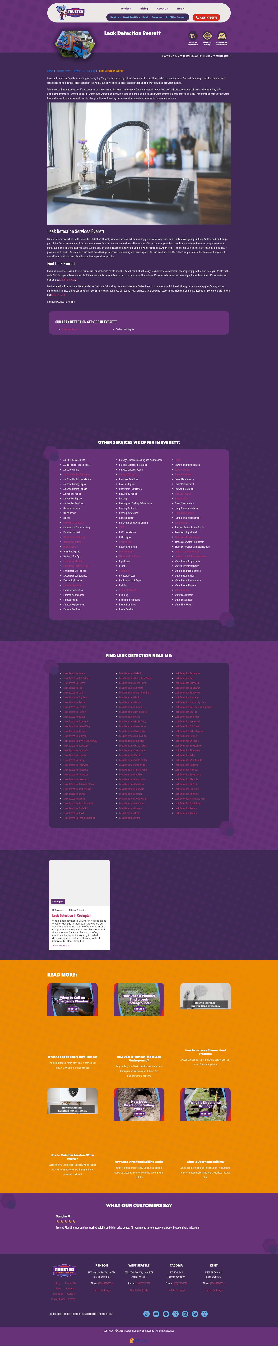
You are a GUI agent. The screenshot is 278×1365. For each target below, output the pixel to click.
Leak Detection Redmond (75, 721)
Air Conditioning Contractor (76, 474)
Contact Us (70, 1283)
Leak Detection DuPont (186, 784)
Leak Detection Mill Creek (187, 726)
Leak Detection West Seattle (188, 760)
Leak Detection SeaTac (186, 711)
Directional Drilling (72, 541)
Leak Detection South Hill (187, 789)
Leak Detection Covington (187, 673)
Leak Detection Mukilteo (186, 769)
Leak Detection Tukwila (74, 711)
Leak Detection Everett (74, 683)
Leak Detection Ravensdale (132, 731)
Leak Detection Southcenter (132, 750)
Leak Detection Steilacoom (188, 692)
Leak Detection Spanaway (187, 687)
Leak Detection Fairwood (187, 683)
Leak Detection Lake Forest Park (135, 692)
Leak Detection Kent (73, 692)
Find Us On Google (102, 1290)
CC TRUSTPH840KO (189, 56)
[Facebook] (166, 1314)
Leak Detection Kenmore (131, 687)
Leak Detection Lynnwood (75, 774)
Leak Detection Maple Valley (132, 721)
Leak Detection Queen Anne (132, 726)
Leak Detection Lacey (73, 760)
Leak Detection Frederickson (133, 798)
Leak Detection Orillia (129, 716)
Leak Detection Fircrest (130, 793)
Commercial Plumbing (74, 537)
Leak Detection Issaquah (187, 697)
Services (126, 8)
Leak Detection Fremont (75, 755)
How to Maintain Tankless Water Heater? (72, 1156)
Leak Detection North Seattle (133, 711)
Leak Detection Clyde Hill (75, 808)
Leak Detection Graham (130, 808)
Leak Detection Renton (74, 716)
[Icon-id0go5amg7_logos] (146, 1314)
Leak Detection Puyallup (75, 697)
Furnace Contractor (72, 585)
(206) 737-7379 (105, 1283)
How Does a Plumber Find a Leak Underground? (139, 1058)
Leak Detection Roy (184, 678)
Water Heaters (182, 590)
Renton (114, 17)
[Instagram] (195, 1314)
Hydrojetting (125, 541)
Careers (71, 1299)
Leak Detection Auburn (74, 673)
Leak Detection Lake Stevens (189, 731)
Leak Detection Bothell (74, 793)
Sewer (178, 460)
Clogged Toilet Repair (73, 522)
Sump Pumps (181, 522)
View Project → (61, 945)
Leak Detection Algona (74, 798)
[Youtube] (156, 1314)
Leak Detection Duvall (73, 813)
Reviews (71, 1293)
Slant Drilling (181, 498)
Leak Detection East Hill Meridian (79, 817)
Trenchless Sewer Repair (187, 537)
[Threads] (204, 1314)
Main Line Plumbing (129, 556)
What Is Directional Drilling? (205, 1162)
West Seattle (130, 17)
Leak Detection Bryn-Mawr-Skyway (80, 740)
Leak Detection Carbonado (132, 779)
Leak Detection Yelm (185, 755)
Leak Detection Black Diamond (78, 803)
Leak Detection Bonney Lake (77, 789)
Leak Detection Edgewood (75, 764)
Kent (145, 17)
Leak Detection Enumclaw (131, 740)
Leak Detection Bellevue (75, 731)
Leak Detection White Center (133, 760)
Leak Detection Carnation (131, 784)
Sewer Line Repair (183, 474)
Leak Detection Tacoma (74, 707)
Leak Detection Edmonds (187, 716)
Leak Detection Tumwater (187, 750)
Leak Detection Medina (130, 697)
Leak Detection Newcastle (75, 745)
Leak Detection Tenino (186, 808)
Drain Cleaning (70, 546)
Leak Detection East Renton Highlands (193, 707)
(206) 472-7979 (68, 279)
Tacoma (157, 17)
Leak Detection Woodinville (132, 764)
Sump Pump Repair (184, 513)
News (58, 1288)
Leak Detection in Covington (71, 915)
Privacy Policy (58, 1299)
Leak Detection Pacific (130, 755)
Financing (58, 1293)
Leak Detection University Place (78, 784)
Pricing (144, 8)
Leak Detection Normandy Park (190, 798)
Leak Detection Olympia (186, 779)
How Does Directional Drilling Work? (139, 1162)
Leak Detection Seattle (74, 702)
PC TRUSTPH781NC (222, 56)
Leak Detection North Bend (188, 803)
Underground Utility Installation (190, 556)
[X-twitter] (175, 1314)
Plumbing (124, 570)
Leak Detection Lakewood (75, 779)
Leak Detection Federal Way (76, 726)
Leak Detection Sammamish (133, 736)
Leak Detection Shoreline (75, 750)
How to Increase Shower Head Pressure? (205, 1052)
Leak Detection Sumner (186, 736)
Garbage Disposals (128, 474)
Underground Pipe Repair (187, 551)
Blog (179, 8)
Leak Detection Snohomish (188, 774)
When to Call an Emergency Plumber (72, 1057)
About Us (162, 8)
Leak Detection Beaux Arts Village (135, 678)
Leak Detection (126, 551)
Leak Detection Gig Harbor (132, 803)
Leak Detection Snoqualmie (188, 745)
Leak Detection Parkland (187, 764)
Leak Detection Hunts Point (132, 683)
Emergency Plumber (73, 561)
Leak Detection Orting (129, 817)
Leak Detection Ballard (130, 673)
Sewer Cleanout (182, 469)
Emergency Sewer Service (75, 566)
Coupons (70, 1288)
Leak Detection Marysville (75, 769)
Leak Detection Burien (130, 702)
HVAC (121, 527)
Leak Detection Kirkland (75, 736)
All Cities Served (175, 17)
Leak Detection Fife (72, 687)
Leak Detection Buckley (130, 774)
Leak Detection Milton (129, 813)
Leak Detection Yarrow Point (133, 769)
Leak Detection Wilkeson (187, 740)
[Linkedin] (185, 1314)
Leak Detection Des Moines (76, 678)
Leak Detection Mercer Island (133, 745)
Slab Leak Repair (70, 329)
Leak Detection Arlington (187, 793)
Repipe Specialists (128, 590)
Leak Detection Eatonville (131, 789)
